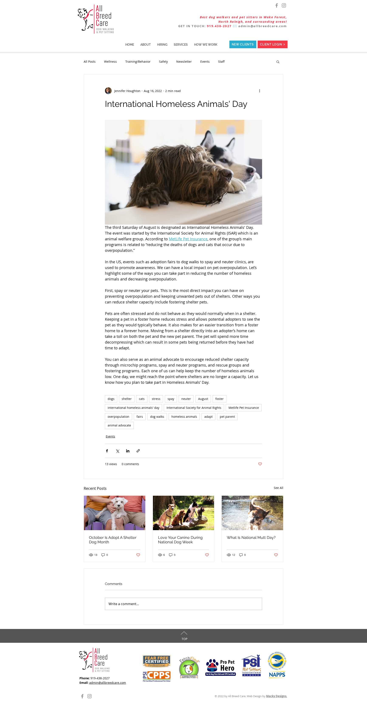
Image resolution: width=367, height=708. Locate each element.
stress (156, 399)
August (203, 399)
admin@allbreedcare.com (262, 26)
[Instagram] (284, 5)
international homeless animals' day (133, 408)
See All (278, 488)
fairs (140, 417)
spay (171, 399)
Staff (221, 61)
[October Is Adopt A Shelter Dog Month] (114, 513)
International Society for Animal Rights (194, 408)
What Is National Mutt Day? (251, 537)
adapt (208, 417)
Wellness (110, 61)
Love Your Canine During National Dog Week (180, 539)
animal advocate (119, 425)
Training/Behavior (138, 61)
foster (219, 399)
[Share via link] (138, 451)
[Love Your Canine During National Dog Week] (183, 513)
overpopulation (118, 417)
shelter (127, 399)
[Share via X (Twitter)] (117, 451)
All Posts (90, 61)
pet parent (227, 417)
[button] (145, 45)
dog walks (157, 417)
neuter (186, 399)
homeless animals (184, 417)
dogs (111, 399)
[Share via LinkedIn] (128, 451)
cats (142, 399)
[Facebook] (276, 5)
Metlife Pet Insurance (244, 408)
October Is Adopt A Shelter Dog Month (112, 539)
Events (205, 61)
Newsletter (184, 61)
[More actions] (259, 90)
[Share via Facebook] (107, 451)
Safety (163, 61)
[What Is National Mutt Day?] (252, 513)
